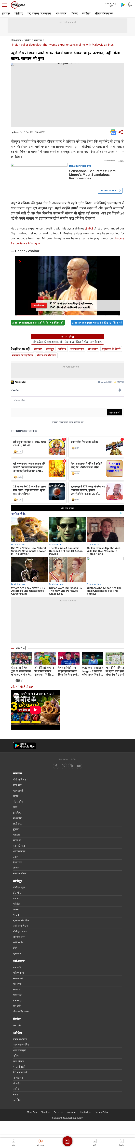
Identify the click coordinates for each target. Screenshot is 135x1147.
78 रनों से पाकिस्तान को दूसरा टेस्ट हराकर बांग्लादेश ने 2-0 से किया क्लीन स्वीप (116, 671)
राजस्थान (17, 840)
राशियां (16, 1055)
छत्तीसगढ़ (17, 823)
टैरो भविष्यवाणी (20, 1072)
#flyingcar (34, 243)
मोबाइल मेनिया (20, 873)
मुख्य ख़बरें (18, 790)
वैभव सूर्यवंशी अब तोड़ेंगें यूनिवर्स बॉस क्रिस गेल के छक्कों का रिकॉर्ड (67, 671)
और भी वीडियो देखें (22, 686)
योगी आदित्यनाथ (20, 779)
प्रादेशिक (17, 812)
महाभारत (17, 994)
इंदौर (15, 807)
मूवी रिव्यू (17, 903)
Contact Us (85, 1111)
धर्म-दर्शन (17, 1005)
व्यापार (16, 867)
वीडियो (19, 681)
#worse (119, 238)
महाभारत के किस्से (111, 349)
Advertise (58, 1111)
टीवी (15, 947)
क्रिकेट (74, 13)
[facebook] (56, 766)
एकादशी (17, 967)
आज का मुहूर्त (19, 1050)
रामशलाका (18, 1077)
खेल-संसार (16, 40)
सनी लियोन (18, 942)
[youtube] (71, 766)
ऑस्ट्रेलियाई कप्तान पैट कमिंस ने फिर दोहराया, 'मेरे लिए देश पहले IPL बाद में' (45, 671)
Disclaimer (72, 1111)
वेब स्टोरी (17, 898)
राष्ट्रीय (15, 796)
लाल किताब (18, 1061)
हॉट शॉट (17, 892)
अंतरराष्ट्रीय (18, 801)
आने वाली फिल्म (20, 925)
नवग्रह (15, 1094)
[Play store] (123, 4)
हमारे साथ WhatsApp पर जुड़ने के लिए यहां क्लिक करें (37, 322)
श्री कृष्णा (17, 983)
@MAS (89, 228)
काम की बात (19, 845)
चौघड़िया (17, 1083)
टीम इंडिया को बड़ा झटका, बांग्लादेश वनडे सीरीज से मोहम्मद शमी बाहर (67, 342)
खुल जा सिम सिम (21, 920)
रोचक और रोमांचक (46, 355)
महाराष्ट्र (16, 834)
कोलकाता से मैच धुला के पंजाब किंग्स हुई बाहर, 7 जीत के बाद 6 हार (21, 671)
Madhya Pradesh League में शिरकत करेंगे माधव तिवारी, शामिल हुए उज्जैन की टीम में (92, 671)
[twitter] (64, 766)
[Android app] (24, 745)
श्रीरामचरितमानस (104, 13)
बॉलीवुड (18, 13)
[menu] (5, 5)
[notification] (129, 4)
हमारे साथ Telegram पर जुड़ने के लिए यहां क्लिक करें (97, 322)
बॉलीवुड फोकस (20, 931)
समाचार (6, 13)
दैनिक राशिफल (20, 1039)
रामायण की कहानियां (22, 355)
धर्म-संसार (61, 13)
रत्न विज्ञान (17, 1099)
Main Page (32, 1111)
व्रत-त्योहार (18, 1000)
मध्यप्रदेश (17, 818)
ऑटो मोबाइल (19, 851)
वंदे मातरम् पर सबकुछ (39, 13)
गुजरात (16, 829)
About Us (45, 1111)
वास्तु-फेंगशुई (19, 1066)
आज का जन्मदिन (21, 1044)
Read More (39, 306)
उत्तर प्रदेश (17, 785)
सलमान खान (19, 936)
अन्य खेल (17, 1025)
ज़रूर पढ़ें (20, 648)
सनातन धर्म (18, 978)
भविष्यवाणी (18, 972)
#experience (19, 243)
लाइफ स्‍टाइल (77, 349)
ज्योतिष (86, 13)
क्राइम (15, 856)
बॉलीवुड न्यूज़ (19, 887)
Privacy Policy (101, 1111)
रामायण (16, 989)
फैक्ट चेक (17, 862)
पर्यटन (16, 914)
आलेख (16, 909)
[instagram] (79, 766)
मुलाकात (17, 953)
